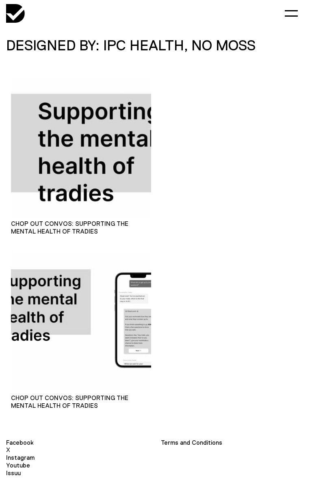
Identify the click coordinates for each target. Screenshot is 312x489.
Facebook (20, 442)
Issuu (13, 473)
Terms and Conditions (191, 442)
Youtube (18, 465)
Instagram (20, 457)
